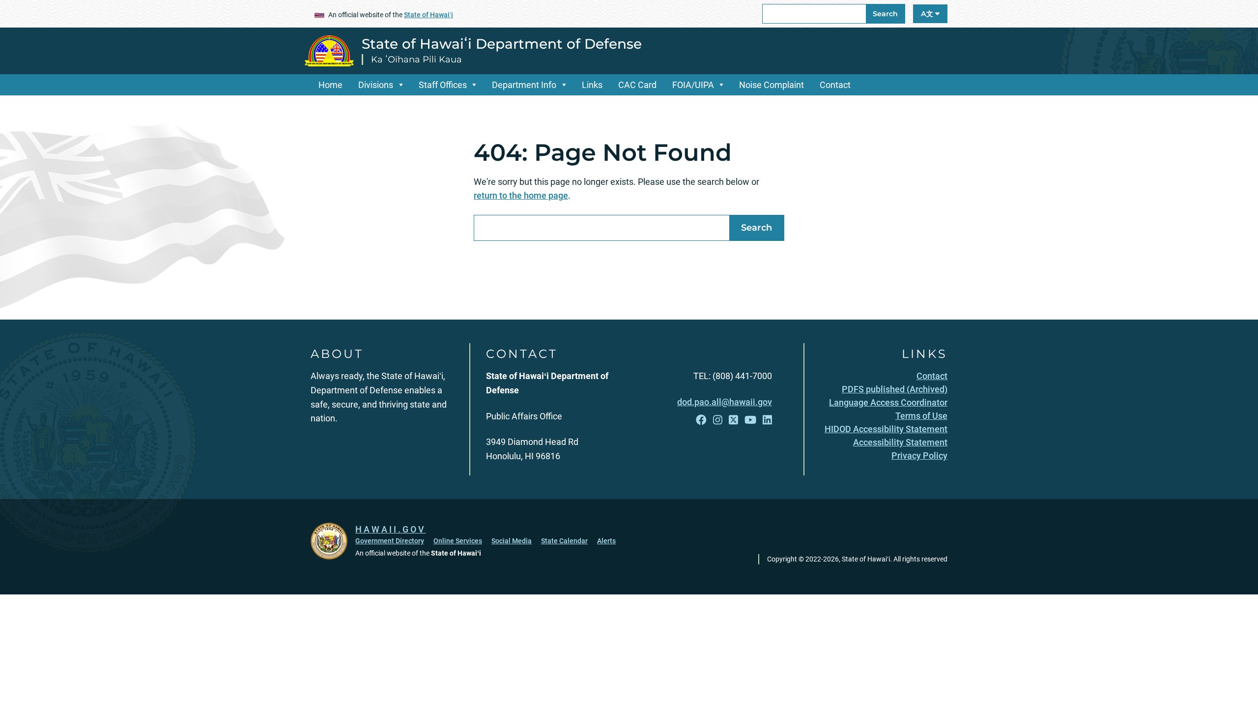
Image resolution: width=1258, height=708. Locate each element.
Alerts (606, 541)
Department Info (524, 85)
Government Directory (389, 541)
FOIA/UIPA (693, 85)
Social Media (511, 541)
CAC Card (637, 85)
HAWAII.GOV (390, 529)
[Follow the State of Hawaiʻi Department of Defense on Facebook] (701, 420)
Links (592, 85)
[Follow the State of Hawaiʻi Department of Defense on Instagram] (717, 420)
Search (885, 13)
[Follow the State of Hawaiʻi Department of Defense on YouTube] (750, 420)
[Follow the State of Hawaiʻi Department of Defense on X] (733, 420)
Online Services (457, 541)
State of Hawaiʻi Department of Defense (502, 43)
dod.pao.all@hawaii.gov (724, 402)
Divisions (375, 85)
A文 (928, 13)
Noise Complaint (771, 85)
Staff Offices (443, 85)
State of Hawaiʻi (428, 15)
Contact (835, 85)
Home (330, 85)
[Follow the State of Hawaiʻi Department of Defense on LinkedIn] (767, 420)
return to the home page (521, 195)
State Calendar (564, 541)
